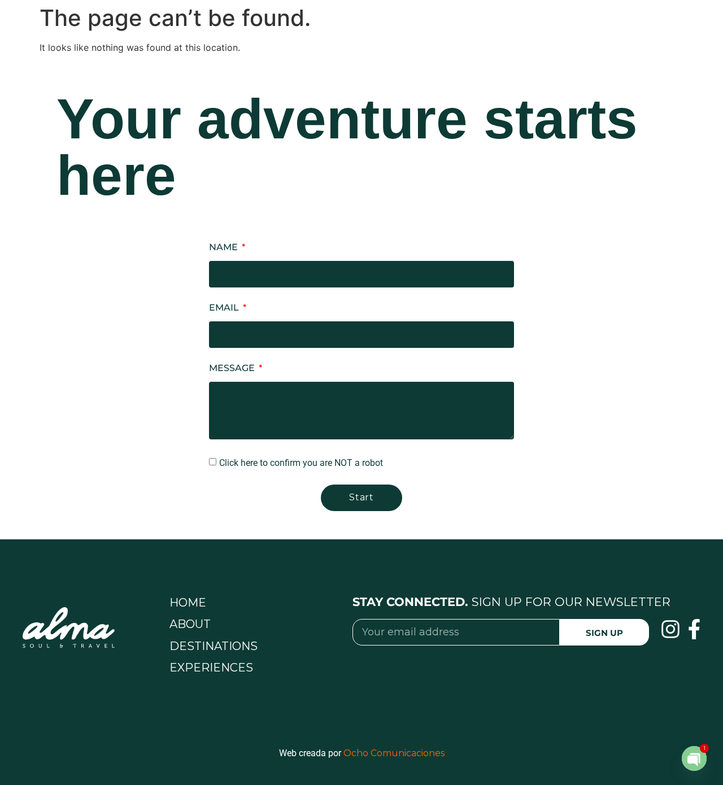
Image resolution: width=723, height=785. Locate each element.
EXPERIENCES (211, 667)
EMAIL (225, 308)
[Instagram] (670, 629)
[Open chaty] (694, 758)
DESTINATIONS (213, 646)
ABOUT (190, 624)
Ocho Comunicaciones (394, 753)
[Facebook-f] (694, 629)
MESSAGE (233, 368)
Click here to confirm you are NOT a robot (301, 462)
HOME (187, 602)
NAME (224, 247)
